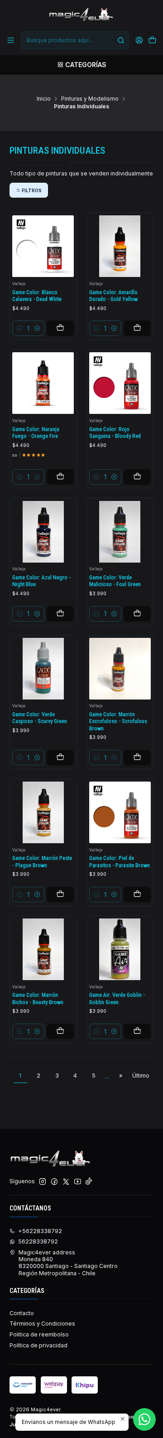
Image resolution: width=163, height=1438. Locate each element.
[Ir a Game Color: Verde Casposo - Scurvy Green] (43, 669)
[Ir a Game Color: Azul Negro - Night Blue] (43, 532)
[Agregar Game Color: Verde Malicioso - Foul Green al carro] (137, 614)
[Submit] (121, 40)
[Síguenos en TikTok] (89, 1182)
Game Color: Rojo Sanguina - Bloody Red (115, 432)
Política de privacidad (38, 1345)
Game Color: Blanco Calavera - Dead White (37, 295)
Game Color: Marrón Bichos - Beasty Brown (37, 998)
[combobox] (74, 40)
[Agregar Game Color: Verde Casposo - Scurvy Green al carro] (60, 757)
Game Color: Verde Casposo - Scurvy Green (39, 717)
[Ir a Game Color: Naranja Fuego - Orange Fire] (43, 383)
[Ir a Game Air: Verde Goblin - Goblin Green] (120, 949)
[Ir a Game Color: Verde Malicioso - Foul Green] (120, 532)
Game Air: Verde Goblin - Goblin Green (117, 998)
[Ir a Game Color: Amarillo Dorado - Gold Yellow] (120, 246)
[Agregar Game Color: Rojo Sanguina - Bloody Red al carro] (137, 477)
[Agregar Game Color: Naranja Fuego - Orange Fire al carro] (60, 477)
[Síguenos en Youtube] (78, 1182)
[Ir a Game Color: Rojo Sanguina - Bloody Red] (120, 383)
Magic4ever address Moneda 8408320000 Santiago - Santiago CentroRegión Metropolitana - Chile (68, 1263)
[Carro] (152, 41)
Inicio (44, 99)
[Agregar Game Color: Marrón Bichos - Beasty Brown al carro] (60, 1031)
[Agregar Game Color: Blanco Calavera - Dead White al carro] (60, 328)
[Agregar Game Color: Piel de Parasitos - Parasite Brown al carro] (137, 894)
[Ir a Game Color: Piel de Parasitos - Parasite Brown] (120, 812)
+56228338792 (40, 1231)
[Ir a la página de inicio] (81, 15)
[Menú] (11, 40)
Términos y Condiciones (42, 1323)
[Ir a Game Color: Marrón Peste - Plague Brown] (43, 812)
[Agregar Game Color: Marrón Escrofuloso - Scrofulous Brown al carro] (137, 757)
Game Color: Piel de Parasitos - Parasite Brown (119, 861)
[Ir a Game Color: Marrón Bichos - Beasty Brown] (43, 949)
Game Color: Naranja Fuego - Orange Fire (35, 432)
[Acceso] (139, 40)
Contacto (22, 1313)
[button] (29, 190)
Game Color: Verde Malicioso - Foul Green (115, 581)
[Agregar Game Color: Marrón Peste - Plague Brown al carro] (60, 894)
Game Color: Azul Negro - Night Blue (41, 581)
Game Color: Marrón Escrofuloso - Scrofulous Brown (118, 721)
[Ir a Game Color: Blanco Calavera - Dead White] (43, 246)
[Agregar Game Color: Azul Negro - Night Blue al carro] (60, 614)
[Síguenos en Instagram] (42, 1182)
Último (140, 1075)
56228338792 (38, 1241)
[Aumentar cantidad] (37, 328)
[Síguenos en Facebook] (54, 1182)
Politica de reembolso (39, 1334)
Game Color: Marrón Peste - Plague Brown (42, 861)
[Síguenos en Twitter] (66, 1182)
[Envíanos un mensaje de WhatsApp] (144, 1419)
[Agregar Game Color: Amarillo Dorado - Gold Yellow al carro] (137, 328)
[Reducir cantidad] (19, 328)
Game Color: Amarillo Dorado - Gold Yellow (113, 295)
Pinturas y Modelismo (90, 99)
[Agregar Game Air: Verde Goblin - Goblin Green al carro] (137, 1031)
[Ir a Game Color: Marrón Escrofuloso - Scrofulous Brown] (120, 669)
